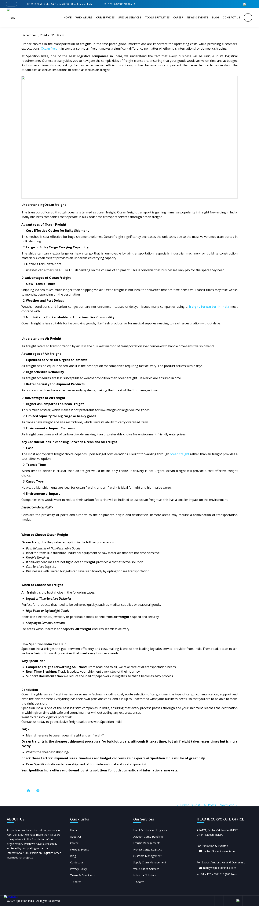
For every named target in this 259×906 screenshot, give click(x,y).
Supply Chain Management (149, 862)
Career (74, 843)
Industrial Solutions (145, 875)
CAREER (178, 17)
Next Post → (229, 805)
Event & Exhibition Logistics (150, 830)
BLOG (215, 17)
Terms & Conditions (82, 875)
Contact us (76, 862)
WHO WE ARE (83, 17)
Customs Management (147, 856)
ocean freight (179, 454)
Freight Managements (146, 843)
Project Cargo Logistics (147, 849)
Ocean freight (50, 48)
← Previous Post (188, 805)
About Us (76, 836)
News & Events (79, 849)
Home (74, 830)
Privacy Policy (78, 869)
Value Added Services (146, 869)
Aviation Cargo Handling (148, 836)
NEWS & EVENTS (197, 17)
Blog (73, 856)
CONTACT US (231, 17)
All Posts (210, 805)
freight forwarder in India (209, 306)
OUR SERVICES (105, 17)
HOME (68, 17)
